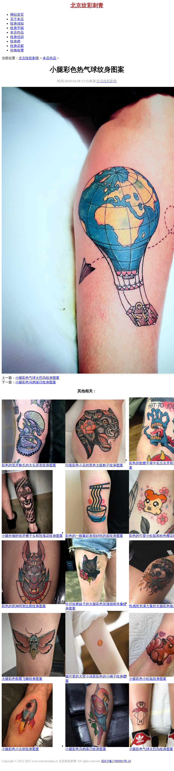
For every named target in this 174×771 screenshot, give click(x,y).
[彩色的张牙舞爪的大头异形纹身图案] (33, 462)
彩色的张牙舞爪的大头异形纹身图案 (29, 465)
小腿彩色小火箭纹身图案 (20, 749)
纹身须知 (17, 23)
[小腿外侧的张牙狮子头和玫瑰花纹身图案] (27, 532)
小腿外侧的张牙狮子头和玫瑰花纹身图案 (32, 536)
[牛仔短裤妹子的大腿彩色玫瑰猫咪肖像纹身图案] (90, 601)
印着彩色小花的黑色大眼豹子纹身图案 (94, 465)
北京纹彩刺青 (29, 58)
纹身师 (15, 41)
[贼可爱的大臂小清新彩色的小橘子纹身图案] (97, 673)
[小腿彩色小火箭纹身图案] (27, 746)
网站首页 (17, 14)
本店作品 (49, 58)
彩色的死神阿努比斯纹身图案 (24, 606)
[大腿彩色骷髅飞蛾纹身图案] (33, 675)
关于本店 (17, 19)
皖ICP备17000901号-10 (116, 761)
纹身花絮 (17, 46)
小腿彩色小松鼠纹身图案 (147, 679)
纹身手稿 (17, 28)
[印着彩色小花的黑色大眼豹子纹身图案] (95, 462)
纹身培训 (17, 37)
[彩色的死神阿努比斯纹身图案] (33, 603)
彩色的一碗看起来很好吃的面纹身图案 (94, 536)
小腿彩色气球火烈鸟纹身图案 (37, 378)
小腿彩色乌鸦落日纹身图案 (35, 382)
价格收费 (17, 50)
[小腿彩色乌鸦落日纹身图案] (97, 746)
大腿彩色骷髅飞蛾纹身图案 (22, 679)
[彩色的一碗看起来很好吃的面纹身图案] (97, 532)
